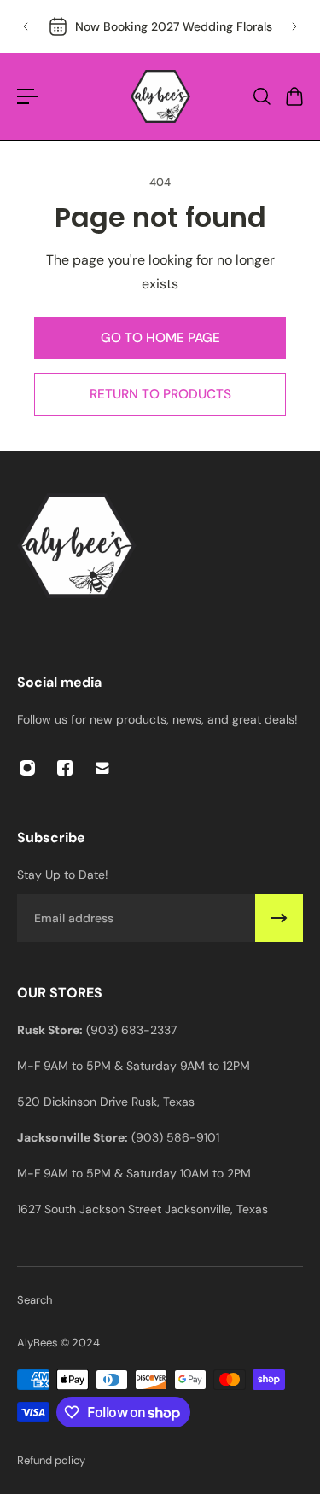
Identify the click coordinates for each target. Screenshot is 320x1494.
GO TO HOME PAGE (160, 337)
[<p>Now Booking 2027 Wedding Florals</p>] (160, 26)
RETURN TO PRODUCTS (160, 394)
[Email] (102, 768)
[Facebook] (65, 768)
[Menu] (27, 96)
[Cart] (293, 96)
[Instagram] (27, 768)
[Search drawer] (261, 96)
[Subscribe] (279, 918)
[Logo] (160, 96)
